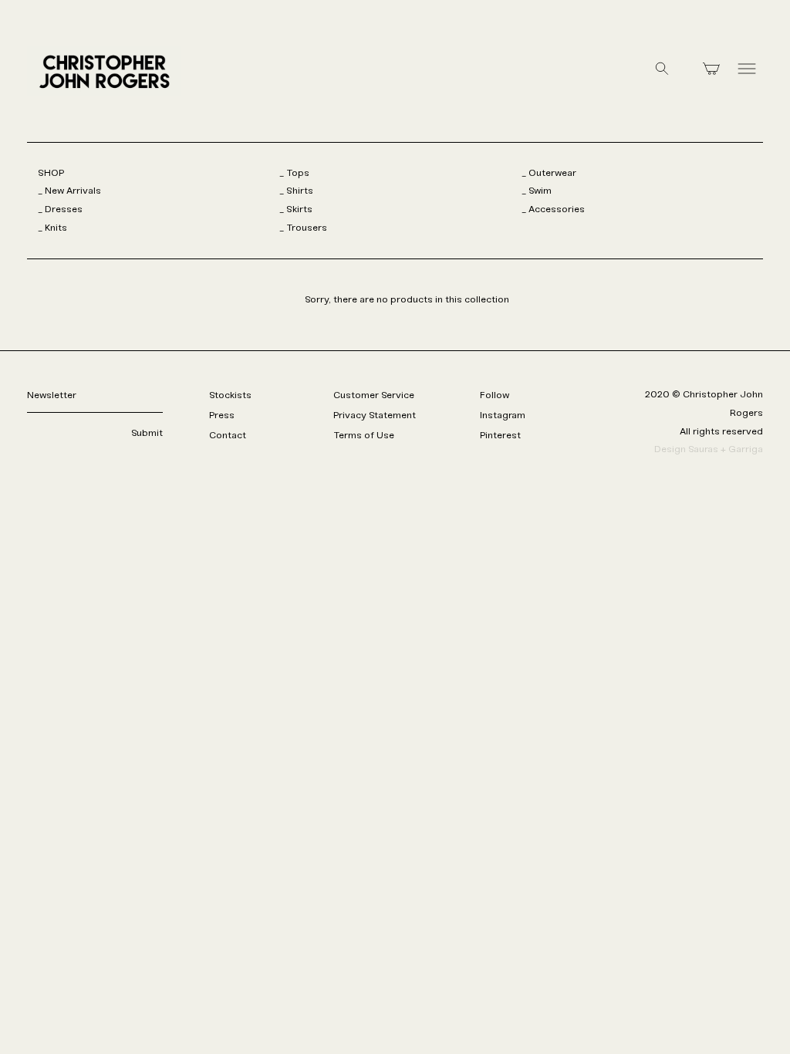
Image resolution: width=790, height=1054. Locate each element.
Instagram (502, 415)
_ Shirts (296, 191)
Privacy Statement (374, 415)
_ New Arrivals (69, 191)
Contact (227, 436)
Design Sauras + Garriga (708, 449)
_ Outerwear (549, 173)
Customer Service (373, 395)
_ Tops (294, 173)
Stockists (230, 395)
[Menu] (747, 71)
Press (222, 415)
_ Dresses (60, 209)
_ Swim (537, 191)
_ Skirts (295, 209)
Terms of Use (363, 436)
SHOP (51, 173)
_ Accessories (553, 209)
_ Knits (52, 228)
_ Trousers (303, 228)
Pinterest (500, 436)
